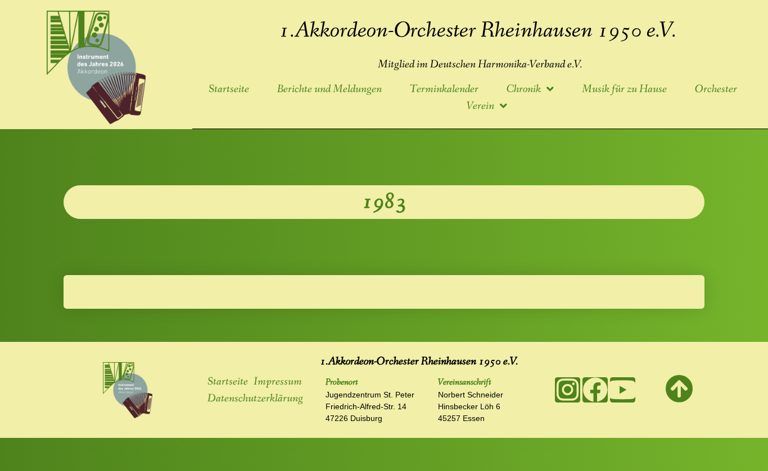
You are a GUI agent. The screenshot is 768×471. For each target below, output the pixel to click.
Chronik (524, 89)
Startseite (229, 89)
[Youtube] (622, 390)
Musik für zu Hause (624, 89)
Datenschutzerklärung (255, 398)
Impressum (278, 381)
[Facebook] (595, 390)
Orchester (716, 89)
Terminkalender (444, 89)
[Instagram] (567, 390)
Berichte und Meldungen (329, 89)
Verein (480, 106)
